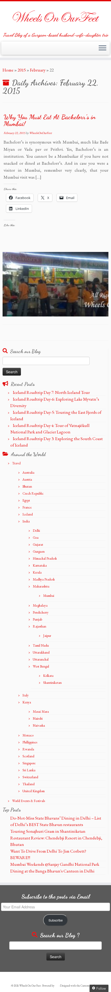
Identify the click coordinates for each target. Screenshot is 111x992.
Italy (25, 695)
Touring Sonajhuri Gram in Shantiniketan (47, 831)
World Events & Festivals (28, 801)
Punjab (37, 619)
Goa (35, 537)
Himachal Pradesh (45, 558)
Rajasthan (39, 626)
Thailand (28, 784)
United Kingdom (33, 791)
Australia (28, 472)
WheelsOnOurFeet (40, 133)
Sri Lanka (28, 770)
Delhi (36, 530)
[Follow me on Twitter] (5, 50)
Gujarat (38, 544)
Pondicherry (41, 612)
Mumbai (48, 595)
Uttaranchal (41, 659)
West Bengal (41, 666)
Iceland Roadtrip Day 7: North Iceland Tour (51, 392)
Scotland (28, 756)
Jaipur (47, 635)
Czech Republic (33, 493)
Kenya (26, 702)
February (37, 70)
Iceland (27, 514)
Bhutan (27, 486)
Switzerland (30, 777)
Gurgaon (39, 551)
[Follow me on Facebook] (10, 50)
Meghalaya (40, 605)
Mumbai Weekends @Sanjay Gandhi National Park (54, 864)
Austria (27, 479)
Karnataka (40, 565)
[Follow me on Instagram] (15, 50)
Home (8, 70)
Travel (16, 463)
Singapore (29, 763)
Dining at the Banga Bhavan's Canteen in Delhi (52, 871)
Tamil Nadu (41, 645)
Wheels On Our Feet (30, 985)
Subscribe (56, 920)
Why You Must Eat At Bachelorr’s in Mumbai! (50, 120)
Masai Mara (41, 711)
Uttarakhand (41, 652)
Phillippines (29, 742)
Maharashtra (41, 586)
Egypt (26, 500)
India (26, 521)
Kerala (37, 572)
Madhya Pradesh (44, 579)
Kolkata (48, 675)
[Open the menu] (102, 48)
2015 (22, 70)
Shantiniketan (52, 682)
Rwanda (28, 749)
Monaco (28, 735)
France (27, 507)
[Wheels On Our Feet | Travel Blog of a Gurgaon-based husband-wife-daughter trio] (55, 17)
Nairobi (38, 718)
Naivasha (39, 725)
